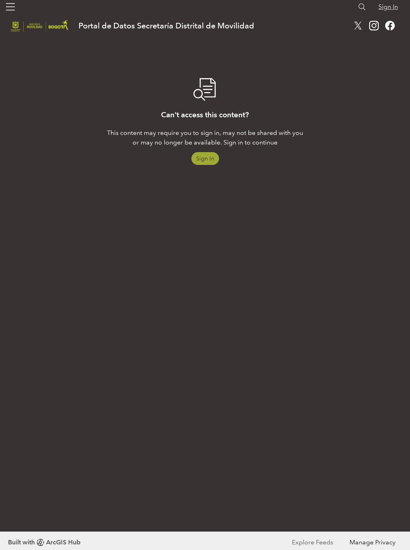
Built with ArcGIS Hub (44, 542)
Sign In (388, 6)
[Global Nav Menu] (10, 7)
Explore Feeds (312, 542)
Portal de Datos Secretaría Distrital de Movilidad (166, 25)
